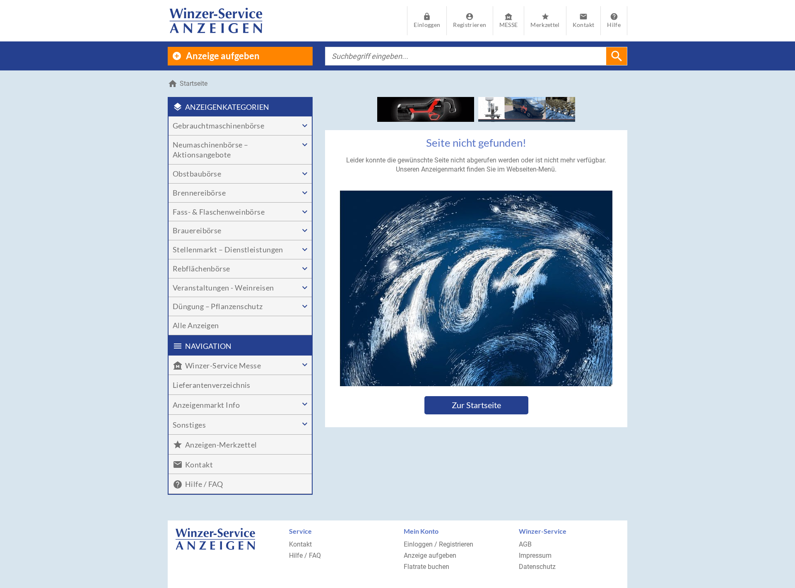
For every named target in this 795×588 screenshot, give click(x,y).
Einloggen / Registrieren (438, 544)
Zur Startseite (476, 405)
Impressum (535, 555)
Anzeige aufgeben (430, 555)
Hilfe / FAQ (305, 555)
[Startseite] (216, 20)
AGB (525, 544)
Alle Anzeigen (196, 325)
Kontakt (300, 544)
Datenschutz (537, 567)
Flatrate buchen (426, 567)
